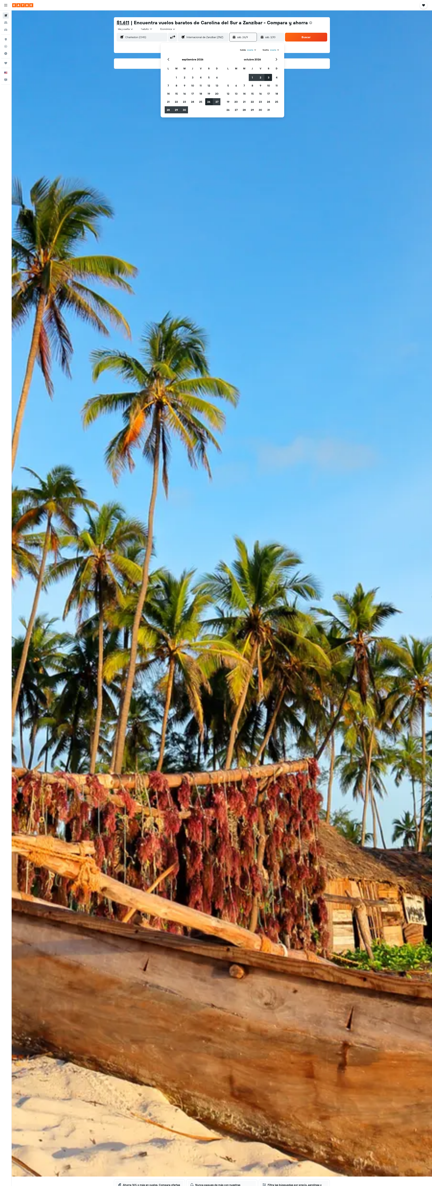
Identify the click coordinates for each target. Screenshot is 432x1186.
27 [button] (216, 101)
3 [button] (192, 77)
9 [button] (184, 85)
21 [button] (168, 101)
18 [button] (200, 93)
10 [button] (192, 85)
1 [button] (176, 77)
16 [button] (184, 93)
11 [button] (201, 85)
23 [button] (184, 101)
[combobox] (126, 29)
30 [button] (184, 110)
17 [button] (192, 93)
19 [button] (209, 93)
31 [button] (268, 110)
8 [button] (176, 85)
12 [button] (209, 85)
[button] (5, 5)
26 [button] (208, 101)
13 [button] (217, 85)
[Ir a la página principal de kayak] (22, 5)
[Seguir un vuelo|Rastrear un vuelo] (5, 46)
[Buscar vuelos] (5, 15)
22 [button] (176, 101)
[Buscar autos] (5, 29)
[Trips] (5, 63)
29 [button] (176, 110)
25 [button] (200, 101)
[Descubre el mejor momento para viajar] (5, 53)
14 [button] (168, 93)
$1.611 (123, 22)
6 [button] (217, 77)
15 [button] (176, 93)
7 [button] (168, 85)
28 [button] (168, 110)
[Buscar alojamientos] (5, 22)
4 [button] (200, 77)
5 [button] (209, 77)
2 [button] (184, 77)
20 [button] (217, 93)
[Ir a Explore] (5, 39)
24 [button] (192, 101)
